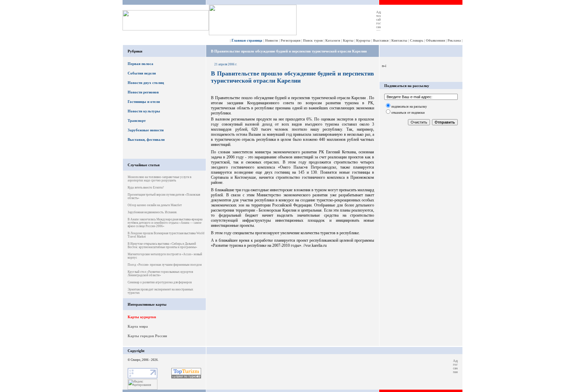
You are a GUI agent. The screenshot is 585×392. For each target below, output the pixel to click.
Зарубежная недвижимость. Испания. (152, 212)
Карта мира (138, 326)
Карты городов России (147, 336)
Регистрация (290, 40)
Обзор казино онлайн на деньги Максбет (155, 205)
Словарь (416, 40)
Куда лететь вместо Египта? (146, 187)
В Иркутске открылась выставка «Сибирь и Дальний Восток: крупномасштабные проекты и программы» (162, 245)
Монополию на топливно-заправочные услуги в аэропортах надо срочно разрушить (159, 178)
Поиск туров (313, 40)
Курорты (363, 40)
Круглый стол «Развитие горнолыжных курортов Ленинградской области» (160, 273)
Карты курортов (142, 317)
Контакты (399, 40)
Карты (348, 40)
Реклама (454, 40)
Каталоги (332, 40)
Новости (271, 40)
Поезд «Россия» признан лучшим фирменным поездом (165, 264)
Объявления (435, 40)
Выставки (381, 40)
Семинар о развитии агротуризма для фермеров (160, 282)
